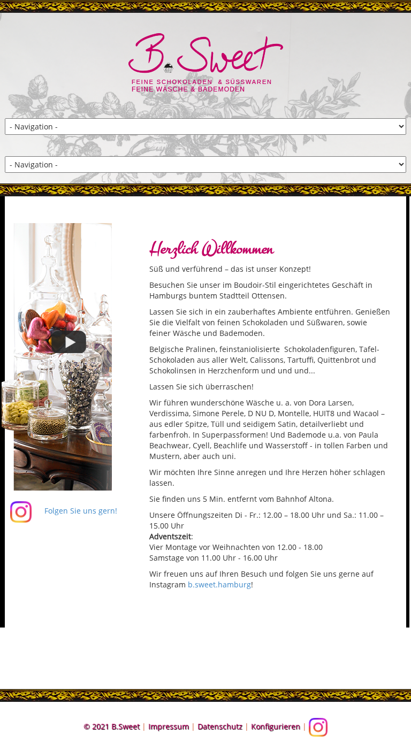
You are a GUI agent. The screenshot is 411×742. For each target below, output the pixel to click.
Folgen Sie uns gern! (79, 511)
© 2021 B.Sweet (111, 726)
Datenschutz (219, 726)
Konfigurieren (275, 726)
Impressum (168, 726)
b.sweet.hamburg (219, 584)
